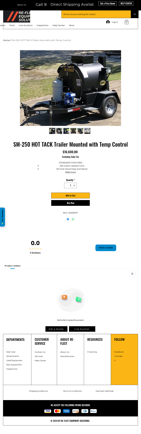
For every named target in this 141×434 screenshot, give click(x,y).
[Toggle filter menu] (132, 274)
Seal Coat (10, 352)
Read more (70, 172)
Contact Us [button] (40, 352)
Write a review (106, 247)
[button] (107, 3)
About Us (21, 5)
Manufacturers (67, 356)
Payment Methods (104, 391)
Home (6, 40)
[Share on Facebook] (68, 219)
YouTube (118, 356)
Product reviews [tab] (13, 265)
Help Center (41, 360)
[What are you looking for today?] (134, 14)
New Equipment (14, 364)
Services (39, 356)
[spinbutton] (70, 185)
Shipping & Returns (38, 391)
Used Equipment (14, 360)
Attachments (12, 356)
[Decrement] (66, 185)
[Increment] (74, 185)
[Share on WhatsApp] (73, 219)
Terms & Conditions (72, 391)
